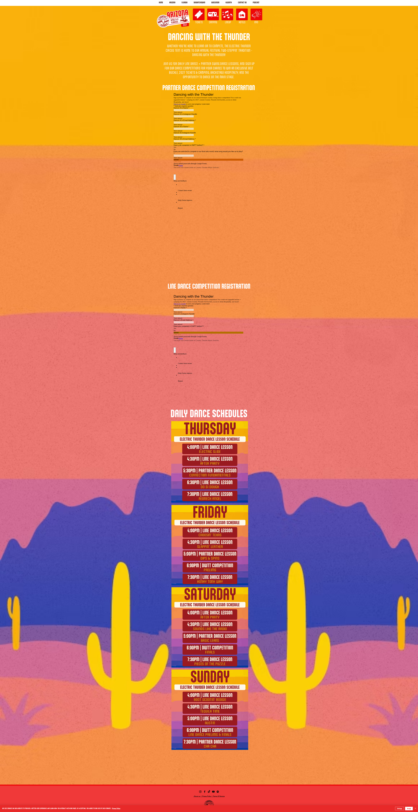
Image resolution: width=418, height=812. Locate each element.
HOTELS (242, 22)
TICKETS (199, 22)
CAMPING (213, 22)
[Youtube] (213, 791)
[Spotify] (217, 791)
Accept (409, 808)
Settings (399, 808)
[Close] (415, 808)
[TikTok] (209, 791)
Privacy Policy (116, 808)
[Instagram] (200, 791)
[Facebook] (204, 791)
